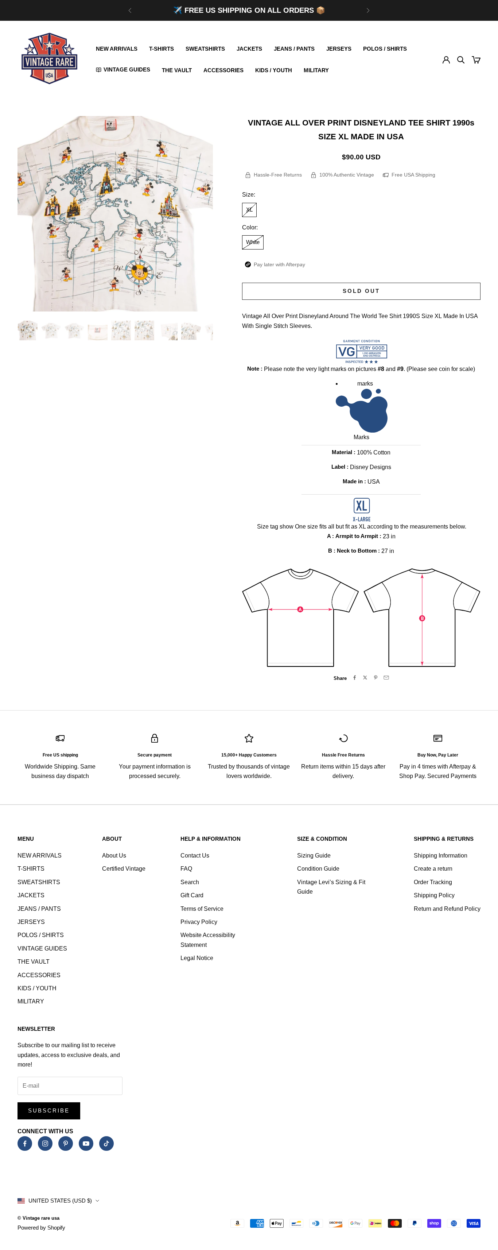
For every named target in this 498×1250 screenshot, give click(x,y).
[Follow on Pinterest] (65, 1143)
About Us (114, 855)
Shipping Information (440, 855)
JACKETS (249, 49)
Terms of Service (201, 909)
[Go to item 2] (51, 330)
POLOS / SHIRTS (385, 49)
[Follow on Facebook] (24, 1143)
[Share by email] (386, 677)
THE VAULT (177, 70)
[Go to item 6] (144, 330)
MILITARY (316, 70)
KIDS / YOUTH (273, 70)
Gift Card (191, 895)
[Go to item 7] (167, 330)
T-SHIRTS (161, 49)
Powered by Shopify (41, 1227)
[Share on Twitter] (365, 677)
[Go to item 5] (121, 330)
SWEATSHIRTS (205, 49)
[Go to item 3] (74, 330)
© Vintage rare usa (38, 1218)
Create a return (433, 869)
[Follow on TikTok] (106, 1143)
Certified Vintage (123, 869)
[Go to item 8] (191, 330)
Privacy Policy (198, 922)
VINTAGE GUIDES (42, 948)
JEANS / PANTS (294, 49)
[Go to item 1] (27, 330)
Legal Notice (196, 958)
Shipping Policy (434, 895)
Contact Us (194, 855)
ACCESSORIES (223, 70)
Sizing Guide (314, 855)
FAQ (186, 869)
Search (189, 882)
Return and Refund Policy (447, 909)
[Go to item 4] (97, 330)
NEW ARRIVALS (116, 49)
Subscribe (49, 1110)
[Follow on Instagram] (45, 1143)
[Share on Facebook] (354, 677)
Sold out (361, 291)
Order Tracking (433, 882)
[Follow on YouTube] (86, 1143)
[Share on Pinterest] (375, 677)
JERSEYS (338, 49)
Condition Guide (318, 869)
